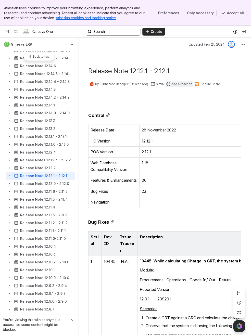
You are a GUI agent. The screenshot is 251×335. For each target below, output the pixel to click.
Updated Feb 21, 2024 (207, 44)
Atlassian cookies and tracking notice (86, 18)
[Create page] (239, 312)
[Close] (72, 320)
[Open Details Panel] (239, 303)
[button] (96, 236)
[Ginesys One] (26, 32)
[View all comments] (239, 293)
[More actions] (71, 44)
